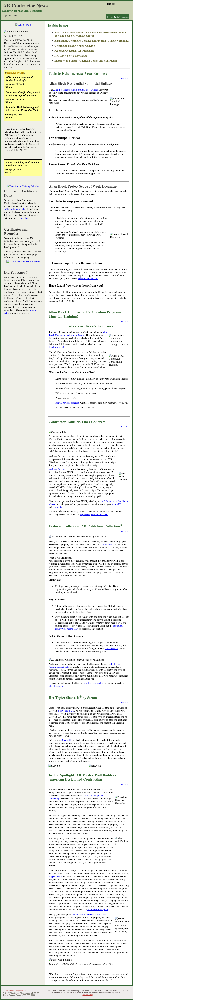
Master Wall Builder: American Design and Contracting (85, 60)
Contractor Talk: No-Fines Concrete (74, 45)
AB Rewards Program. (97, 909)
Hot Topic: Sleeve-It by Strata (70, 55)
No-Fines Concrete (57, 469)
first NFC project (120, 504)
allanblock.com (56, 685)
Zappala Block (55, 876)
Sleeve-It (66, 739)
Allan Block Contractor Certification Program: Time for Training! (91, 40)
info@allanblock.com (88, 278)
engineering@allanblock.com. (94, 514)
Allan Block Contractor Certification (90, 914)
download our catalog (93, 682)
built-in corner (111, 648)
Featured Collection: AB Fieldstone (74, 50)
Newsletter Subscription (118, 16)
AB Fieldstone (107, 544)
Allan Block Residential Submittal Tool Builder (75, 89)
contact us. (24, 218)
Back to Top (125, 79)
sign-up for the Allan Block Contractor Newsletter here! (82, 980)
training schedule (57, 347)
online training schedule (15, 209)
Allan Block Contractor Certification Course (78, 334)
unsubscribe (88, 995)
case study (57, 507)
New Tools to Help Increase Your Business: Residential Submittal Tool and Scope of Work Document (90, 34)
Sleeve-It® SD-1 (66, 710)
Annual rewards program (67, 402)
